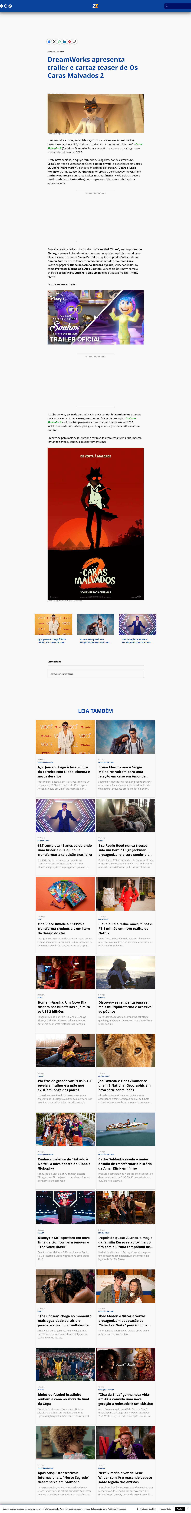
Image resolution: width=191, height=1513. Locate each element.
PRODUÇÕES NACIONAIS (46, 762)
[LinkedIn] (64, 41)
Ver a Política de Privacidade (114, 1509)
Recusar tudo (165, 1509)
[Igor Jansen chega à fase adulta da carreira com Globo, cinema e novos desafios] (53, 624)
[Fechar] (187, 1509)
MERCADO (101, 997)
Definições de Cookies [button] (146, 1509)
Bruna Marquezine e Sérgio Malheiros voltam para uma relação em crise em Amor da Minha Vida (94, 641)
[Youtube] (5, 6)
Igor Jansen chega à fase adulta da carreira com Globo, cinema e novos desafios (52, 641)
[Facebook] (49, 41)
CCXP (39, 919)
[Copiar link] (74, 41)
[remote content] (95, 218)
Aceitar (180, 1509)
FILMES (100, 841)
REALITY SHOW (103, 919)
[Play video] (96, 317)
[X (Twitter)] (54, 41)
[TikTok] (10, 6)
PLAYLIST (41, 1076)
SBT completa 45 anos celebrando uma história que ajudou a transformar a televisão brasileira (137, 641)
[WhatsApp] (59, 41)
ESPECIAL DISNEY (103, 1076)
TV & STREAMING (43, 841)
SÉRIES (40, 1311)
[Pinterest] (69, 41)
